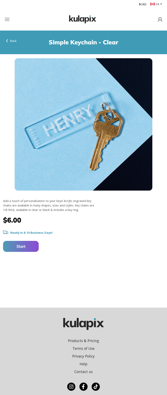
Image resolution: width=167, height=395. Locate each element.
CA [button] (158, 4)
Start (20, 246)
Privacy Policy (83, 356)
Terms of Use (83, 348)
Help (83, 363)
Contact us (83, 371)
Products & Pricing (83, 340)
